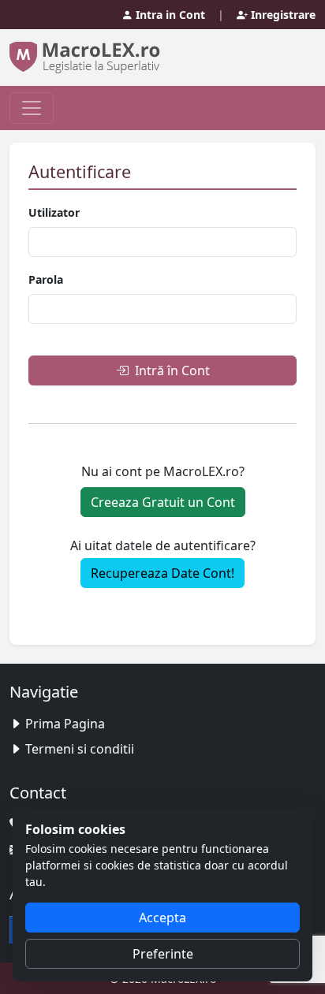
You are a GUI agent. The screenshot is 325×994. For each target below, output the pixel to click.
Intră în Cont (171, 370)
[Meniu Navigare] (31, 108)
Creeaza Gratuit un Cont (163, 502)
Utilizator (54, 212)
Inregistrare (282, 14)
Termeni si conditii (79, 749)
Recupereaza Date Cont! (162, 573)
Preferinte (163, 953)
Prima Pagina (65, 723)
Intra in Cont (169, 14)
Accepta (162, 917)
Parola (45, 279)
